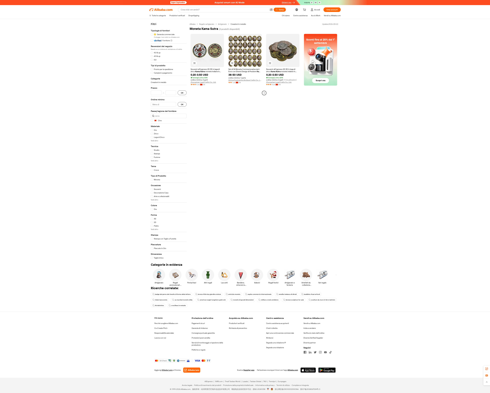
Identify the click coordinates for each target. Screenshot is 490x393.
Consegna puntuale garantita (203, 333)
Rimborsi (269, 338)
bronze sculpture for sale (295, 300)
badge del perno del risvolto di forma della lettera (173, 294)
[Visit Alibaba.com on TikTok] (330, 352)
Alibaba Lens (167, 370)
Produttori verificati (236, 323)
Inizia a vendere (309, 328)
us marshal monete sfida (183, 300)
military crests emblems (269, 300)
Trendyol (272, 381)
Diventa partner (309, 343)
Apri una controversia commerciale (280, 333)
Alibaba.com (292, 370)
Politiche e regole (198, 350)
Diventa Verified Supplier (313, 338)
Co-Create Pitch (160, 328)
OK (182, 93)
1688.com (219, 381)
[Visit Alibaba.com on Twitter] (315, 352)
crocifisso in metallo (178, 305)
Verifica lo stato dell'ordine (313, 333)
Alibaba (192, 24)
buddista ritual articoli (312, 294)
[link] (486, 368)
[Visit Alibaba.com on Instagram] (320, 352)
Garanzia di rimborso (200, 328)
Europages (282, 381)
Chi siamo (158, 318)
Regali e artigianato (206, 24)
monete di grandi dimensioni (243, 300)
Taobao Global (255, 381)
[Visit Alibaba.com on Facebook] (305, 352)
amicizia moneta (234, 294)
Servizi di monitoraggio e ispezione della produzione (207, 344)
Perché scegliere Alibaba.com (166, 323)
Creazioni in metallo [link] (238, 24)
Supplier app (248, 370)
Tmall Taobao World (232, 381)
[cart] (305, 10)
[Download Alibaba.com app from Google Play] (327, 370)
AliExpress (209, 381)
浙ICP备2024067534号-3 (310, 389)
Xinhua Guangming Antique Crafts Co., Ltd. (245, 80)
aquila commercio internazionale (259, 294)
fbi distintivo (159, 305)
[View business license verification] (268, 389)
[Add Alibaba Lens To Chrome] (191, 370)
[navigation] (169, 141)
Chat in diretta (271, 328)
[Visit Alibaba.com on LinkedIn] (310, 352)
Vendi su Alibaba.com (311, 323)
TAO (265, 381)
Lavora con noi (160, 338)
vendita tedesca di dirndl (288, 294)
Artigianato (222, 24)
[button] (271, 9)
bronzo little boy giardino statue (209, 294)
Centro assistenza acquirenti (277, 323)
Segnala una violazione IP (276, 343)
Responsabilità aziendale (164, 333)
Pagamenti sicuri (198, 323)
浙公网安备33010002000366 (287, 389)
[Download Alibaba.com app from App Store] (308, 370)
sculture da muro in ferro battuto (323, 300)
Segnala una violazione (275, 348)
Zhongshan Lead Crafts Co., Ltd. (203, 82)
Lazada (245, 381)
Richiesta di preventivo (238, 328)
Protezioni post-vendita (201, 338)
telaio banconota (161, 300)
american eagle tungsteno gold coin (213, 300)
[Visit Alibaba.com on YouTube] (325, 352)
